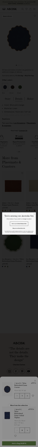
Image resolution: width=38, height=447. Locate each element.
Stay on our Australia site (19, 228)
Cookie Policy (30, 232)
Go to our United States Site (19, 223)
